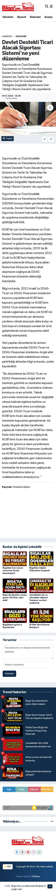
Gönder (9, 673)
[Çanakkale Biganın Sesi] (18, 7)
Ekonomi (35, 17)
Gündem (7, 17)
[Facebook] (16, 852)
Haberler (7, 36)
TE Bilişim (35, 876)
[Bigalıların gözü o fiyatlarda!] (15, 615)
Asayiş (48, 17)
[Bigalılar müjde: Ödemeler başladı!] (41, 558)
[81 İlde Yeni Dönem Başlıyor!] (41, 615)
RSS (9, 866)
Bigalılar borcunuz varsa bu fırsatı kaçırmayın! (13, 570)
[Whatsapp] (39, 852)
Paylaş (9, 138)
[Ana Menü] (51, 6)
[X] (22, 852)
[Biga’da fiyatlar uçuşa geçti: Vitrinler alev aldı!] (15, 586)
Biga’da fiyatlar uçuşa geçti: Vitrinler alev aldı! (15, 597)
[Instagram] (33, 852)
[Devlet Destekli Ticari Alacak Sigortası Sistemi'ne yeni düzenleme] (28, 118)
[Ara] (46, 6)
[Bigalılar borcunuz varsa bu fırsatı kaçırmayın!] (15, 558)
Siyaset (21, 17)
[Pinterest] (28, 852)
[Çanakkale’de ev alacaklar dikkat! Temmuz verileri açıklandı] (41, 586)
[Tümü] (51, 821)
